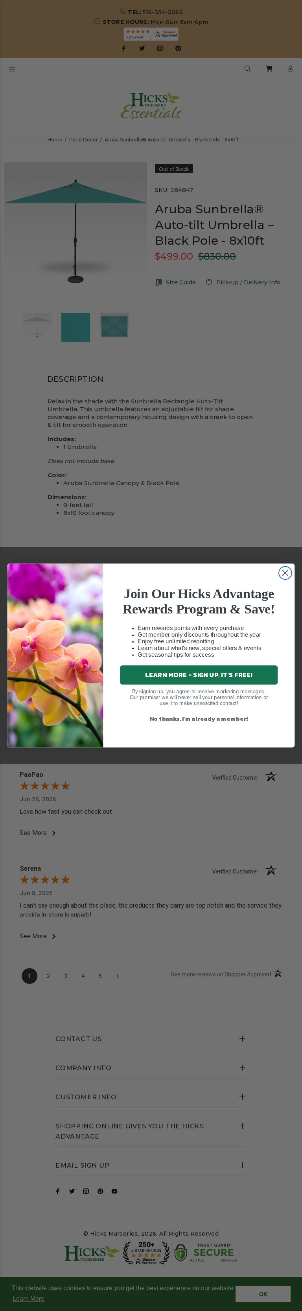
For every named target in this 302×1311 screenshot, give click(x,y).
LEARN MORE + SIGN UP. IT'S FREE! (198, 674)
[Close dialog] (285, 572)
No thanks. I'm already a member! (199, 718)
